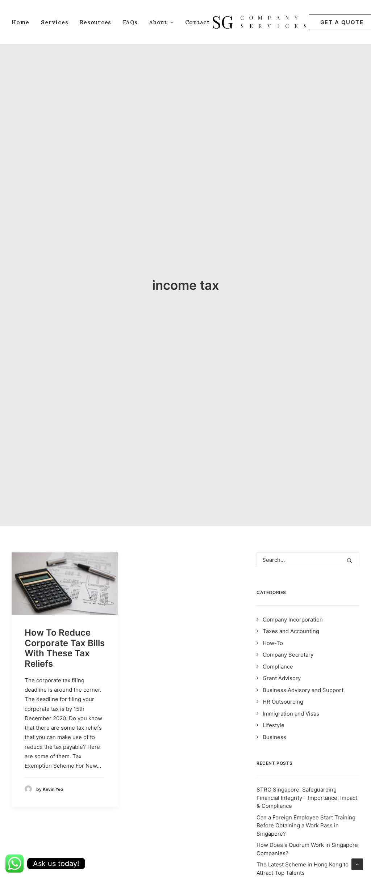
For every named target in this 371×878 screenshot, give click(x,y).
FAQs (130, 22)
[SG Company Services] (259, 22)
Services (54, 22)
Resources (95, 22)
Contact (197, 22)
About (158, 22)
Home (20, 22)
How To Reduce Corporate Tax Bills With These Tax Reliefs (65, 648)
